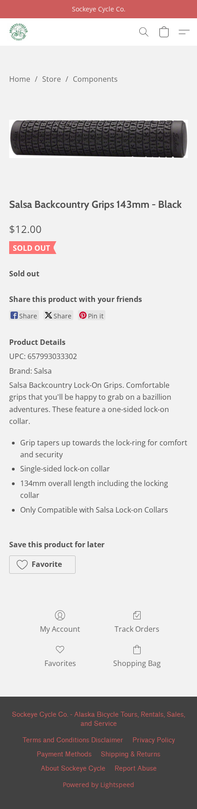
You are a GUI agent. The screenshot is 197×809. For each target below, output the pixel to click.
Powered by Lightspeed (98, 784)
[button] (18, 32)
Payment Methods (64, 754)
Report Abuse (136, 768)
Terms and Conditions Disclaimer (72, 740)
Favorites (60, 663)
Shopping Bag (137, 663)
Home (19, 79)
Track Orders (137, 629)
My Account (60, 629)
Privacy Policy (153, 740)
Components (95, 79)
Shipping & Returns (130, 754)
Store (51, 79)
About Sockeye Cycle (73, 768)
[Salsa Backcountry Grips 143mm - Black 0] (98, 139)
